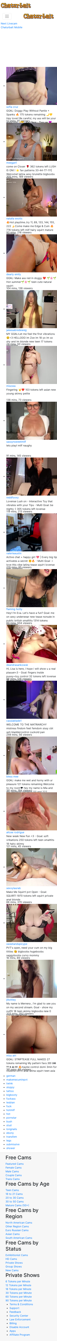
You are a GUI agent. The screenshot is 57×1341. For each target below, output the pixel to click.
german (10, 1075)
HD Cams (11, 1258)
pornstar (11, 1117)
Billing (13, 1323)
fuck (9, 1106)
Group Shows (14, 1266)
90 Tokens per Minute (19, 1300)
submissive (12, 1144)
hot (8, 1113)
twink (9, 1083)
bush (9, 1121)
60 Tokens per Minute (19, 1296)
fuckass (11, 1098)
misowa (11, 385)
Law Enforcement (20, 1319)
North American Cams (19, 1222)
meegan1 (11, 162)
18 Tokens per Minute (18, 1289)
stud (9, 1125)
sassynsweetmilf (16, 441)
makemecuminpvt (17, 1079)
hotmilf (10, 1110)
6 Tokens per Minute (18, 1281)
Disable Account (19, 1327)
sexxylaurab (13, 888)
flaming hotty (14, 609)
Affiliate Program (20, 1334)
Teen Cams (12, 1190)
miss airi (11, 1055)
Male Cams (12, 1171)
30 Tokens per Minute (19, 1292)
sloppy (10, 1087)
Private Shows (14, 1262)
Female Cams (14, 1167)
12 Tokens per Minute (18, 1285)
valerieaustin (13, 553)
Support (14, 1308)
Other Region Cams (17, 1226)
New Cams (12, 1270)
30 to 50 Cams (15, 1201)
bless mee (12, 776)
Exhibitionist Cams (17, 1255)
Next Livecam (9, 23)
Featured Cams (15, 1163)
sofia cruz (12, 106)
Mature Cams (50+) (17, 1205)
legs (8, 1140)
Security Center (19, 1315)
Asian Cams (13, 1234)
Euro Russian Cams (17, 1230)
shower (10, 1148)
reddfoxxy (12, 497)
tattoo (10, 1091)
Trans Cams (13, 1179)
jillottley (11, 999)
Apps (13, 1330)
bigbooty (11, 1094)
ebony (10, 1132)
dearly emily (13, 274)
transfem (11, 1136)
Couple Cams (14, 1175)
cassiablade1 (14, 720)
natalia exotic (14, 218)
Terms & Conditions (21, 1304)
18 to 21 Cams (14, 1193)
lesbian (10, 1102)
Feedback (15, 1311)
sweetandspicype (16, 943)
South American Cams (19, 1237)
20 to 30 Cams (15, 1197)
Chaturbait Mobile (11, 27)
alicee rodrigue (15, 832)
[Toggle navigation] (7, 16)
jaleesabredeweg (16, 330)
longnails (11, 1129)
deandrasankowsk (17, 664)
